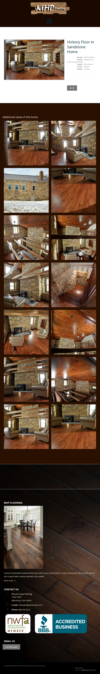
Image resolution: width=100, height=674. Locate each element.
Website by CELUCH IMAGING (85, 669)
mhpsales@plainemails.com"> (27, 605)
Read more (8, 580)
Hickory (87, 59)
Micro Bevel (88, 64)
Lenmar (87, 69)
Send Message (11, 647)
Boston (87, 66)
